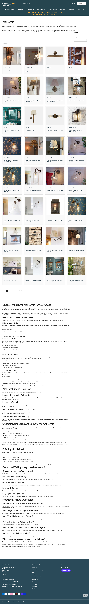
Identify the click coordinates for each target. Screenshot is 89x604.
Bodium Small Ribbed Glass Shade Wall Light (11, 251)
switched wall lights (11, 352)
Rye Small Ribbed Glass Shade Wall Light (33, 70)
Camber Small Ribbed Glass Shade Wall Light (76, 161)
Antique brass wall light (40, 412)
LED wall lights (7, 519)
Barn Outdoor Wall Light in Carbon (33, 250)
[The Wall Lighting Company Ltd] (8, 3)
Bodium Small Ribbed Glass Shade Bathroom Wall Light (54, 281)
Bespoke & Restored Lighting (38, 570)
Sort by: (75, 37)
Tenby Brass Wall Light (30, 130)
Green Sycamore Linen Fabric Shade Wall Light (55, 251)
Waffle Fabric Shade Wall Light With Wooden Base (33, 100)
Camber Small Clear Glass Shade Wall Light (75, 221)
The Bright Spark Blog (36, 576)
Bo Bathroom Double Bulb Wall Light (55, 130)
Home (3, 17)
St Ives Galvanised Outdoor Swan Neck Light (75, 281)
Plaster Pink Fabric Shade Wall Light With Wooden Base (55, 100)
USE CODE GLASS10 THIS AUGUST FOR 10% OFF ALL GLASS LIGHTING (44, 13)
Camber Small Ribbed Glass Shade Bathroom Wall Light (33, 281)
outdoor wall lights (35, 309)
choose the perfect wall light (21, 546)
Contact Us (34, 567)
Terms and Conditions (36, 583)
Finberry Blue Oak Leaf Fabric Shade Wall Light (55, 161)
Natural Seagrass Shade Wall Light (11, 70)
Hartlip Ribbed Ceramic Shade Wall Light (76, 251)
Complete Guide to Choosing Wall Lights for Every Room (33, 385)
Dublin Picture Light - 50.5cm (10, 280)
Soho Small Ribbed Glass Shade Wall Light (55, 191)
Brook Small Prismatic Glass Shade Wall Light (33, 191)
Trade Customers (35, 569)
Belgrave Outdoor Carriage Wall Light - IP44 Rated (75, 131)
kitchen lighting (5, 309)
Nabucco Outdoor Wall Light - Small (76, 100)
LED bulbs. (15, 428)
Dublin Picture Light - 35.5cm (53, 70)
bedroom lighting (17, 309)
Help (33, 581)
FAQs (33, 572)
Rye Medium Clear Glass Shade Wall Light (12, 221)
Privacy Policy (35, 584)
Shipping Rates (35, 579)
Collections (8, 17)
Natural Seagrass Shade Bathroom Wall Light (33, 161)
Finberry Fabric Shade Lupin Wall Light (11, 100)
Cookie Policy (35, 586)
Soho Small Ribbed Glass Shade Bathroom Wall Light (75, 191)
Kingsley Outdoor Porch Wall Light (54, 220)
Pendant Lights (39, 30)
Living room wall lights (7, 325)
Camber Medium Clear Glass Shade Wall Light (12, 191)
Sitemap (33, 588)
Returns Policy (35, 577)
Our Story (34, 574)
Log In (73, 3)
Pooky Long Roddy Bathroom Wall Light (11, 131)
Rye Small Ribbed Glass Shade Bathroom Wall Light (32, 221)
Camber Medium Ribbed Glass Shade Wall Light (11, 161)
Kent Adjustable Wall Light (74, 70)
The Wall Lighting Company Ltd (17, 601)
